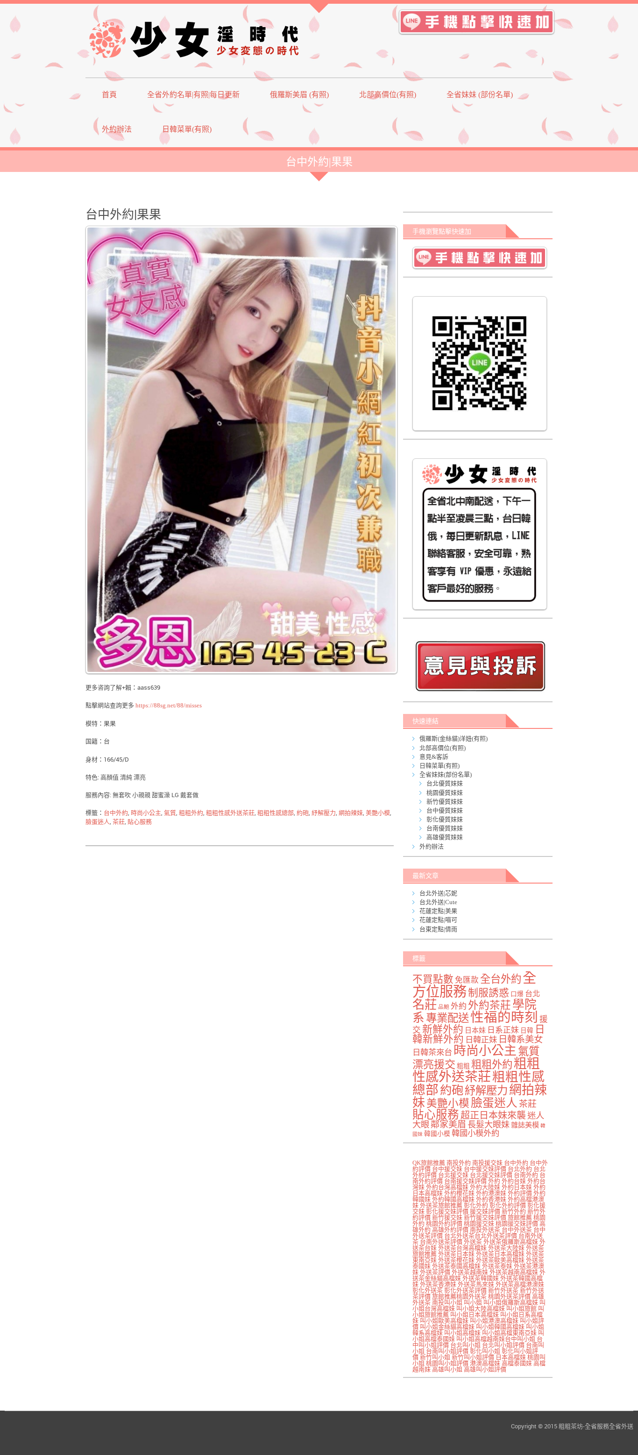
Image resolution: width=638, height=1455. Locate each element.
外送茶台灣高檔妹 (462, 1247)
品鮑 (443, 1007)
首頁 (109, 95)
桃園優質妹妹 (444, 792)
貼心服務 (140, 821)
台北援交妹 (453, 1174)
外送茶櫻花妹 (456, 1259)
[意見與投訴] (480, 666)
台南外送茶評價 (441, 1241)
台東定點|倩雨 (438, 929)
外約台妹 (514, 1180)
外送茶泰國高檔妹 (456, 1266)
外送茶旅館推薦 (441, 1205)
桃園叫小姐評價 (447, 1363)
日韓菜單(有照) (187, 129)
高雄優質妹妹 (444, 837)
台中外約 (116, 812)
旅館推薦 (520, 1217)
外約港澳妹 (491, 1193)
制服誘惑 (488, 993)
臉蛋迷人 (97, 821)
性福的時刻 (504, 1017)
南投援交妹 (487, 1162)
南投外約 (459, 1162)
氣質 (170, 812)
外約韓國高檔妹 (453, 1199)
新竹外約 (514, 1211)
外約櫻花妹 (459, 1193)
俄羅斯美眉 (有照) (299, 95)
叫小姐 (473, 1302)
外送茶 (473, 1241)
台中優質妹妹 (444, 810)
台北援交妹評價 (491, 1174)
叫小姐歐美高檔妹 (444, 1320)
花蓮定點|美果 (438, 910)
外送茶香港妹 (438, 1284)
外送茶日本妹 (456, 1253)
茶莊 (119, 821)
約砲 (303, 812)
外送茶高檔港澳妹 (520, 1284)
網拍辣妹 (351, 812)
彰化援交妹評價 (447, 1211)
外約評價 (520, 1193)
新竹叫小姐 (435, 1357)
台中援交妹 (447, 1168)
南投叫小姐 (447, 1302)
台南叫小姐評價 (447, 1351)
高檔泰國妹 (517, 1363)
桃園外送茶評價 (509, 1296)
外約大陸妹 (485, 1187)
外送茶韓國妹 (480, 1278)
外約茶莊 (489, 1005)
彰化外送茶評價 (465, 1290)
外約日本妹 (517, 1187)
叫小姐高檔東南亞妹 (509, 1332)
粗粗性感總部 (275, 812)
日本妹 (475, 1030)
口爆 (517, 994)
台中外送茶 (517, 1229)
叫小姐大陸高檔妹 (480, 1308)
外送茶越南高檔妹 (513, 1272)
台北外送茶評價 (496, 1235)
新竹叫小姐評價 (473, 1357)
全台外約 (500, 979)
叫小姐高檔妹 (462, 1332)
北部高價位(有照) (387, 95)
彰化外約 (476, 1205)
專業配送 (447, 1018)
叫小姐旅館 (521, 1308)
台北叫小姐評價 (503, 1344)
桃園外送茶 (471, 1296)
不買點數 (433, 979)
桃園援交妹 (479, 1223)
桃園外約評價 (444, 1223)
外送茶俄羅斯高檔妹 (510, 1241)
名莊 (424, 1005)
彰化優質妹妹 (444, 819)
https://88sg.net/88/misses (168, 705)
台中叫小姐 (520, 1338)
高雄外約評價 (450, 1229)
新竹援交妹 (447, 1217)
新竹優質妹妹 (444, 801)
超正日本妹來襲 (493, 1115)
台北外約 (520, 1168)
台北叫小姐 (465, 1344)
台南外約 (526, 1174)
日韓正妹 (481, 1039)
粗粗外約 (191, 812)
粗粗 (463, 1066)
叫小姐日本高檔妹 (474, 1314)
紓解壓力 (324, 812)
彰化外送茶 (427, 1290)
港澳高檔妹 (485, 1363)
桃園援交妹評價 (517, 1223)
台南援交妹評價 (465, 1180)
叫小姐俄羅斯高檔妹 (510, 1302)
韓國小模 (437, 1133)
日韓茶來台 (432, 1052)
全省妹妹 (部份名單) (480, 95)
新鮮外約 (442, 1029)
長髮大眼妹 (489, 1124)
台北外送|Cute (438, 902)
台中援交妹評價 (485, 1168)
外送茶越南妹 (470, 1272)
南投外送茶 (485, 1229)
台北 (532, 994)
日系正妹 (503, 1030)
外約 (459, 1006)
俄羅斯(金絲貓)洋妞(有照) (453, 738)
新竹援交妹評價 (485, 1217)
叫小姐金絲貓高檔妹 (447, 1326)
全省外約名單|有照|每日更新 (193, 95)
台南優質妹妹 (444, 828)
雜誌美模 (525, 1125)
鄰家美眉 (448, 1124)
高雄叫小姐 (447, 1369)
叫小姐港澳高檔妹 (494, 1320)
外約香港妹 (491, 1199)
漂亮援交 (433, 1064)
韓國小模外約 (475, 1133)
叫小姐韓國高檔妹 (500, 1326)
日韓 (526, 1030)
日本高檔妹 (511, 1357)
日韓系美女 (520, 1039)
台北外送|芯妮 (438, 893)
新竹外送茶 (503, 1290)
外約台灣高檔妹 (447, 1187)
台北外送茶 (459, 1235)
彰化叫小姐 (485, 1351)
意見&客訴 (433, 756)
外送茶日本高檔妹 (500, 1253)
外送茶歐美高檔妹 (500, 1259)
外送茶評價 (435, 1272)
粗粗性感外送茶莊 (230, 812)
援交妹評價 (485, 1211)
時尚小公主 (146, 812)
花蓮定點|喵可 (438, 919)
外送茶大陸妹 (506, 1247)
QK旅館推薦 (428, 1162)
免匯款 (467, 980)
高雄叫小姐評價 (485, 1369)
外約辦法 (117, 129)
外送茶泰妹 (497, 1266)
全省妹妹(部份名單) (445, 774)
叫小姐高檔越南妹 (480, 1338)
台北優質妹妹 (444, 783)
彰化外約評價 (507, 1205)
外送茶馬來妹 (476, 1284)
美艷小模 (378, 812)
